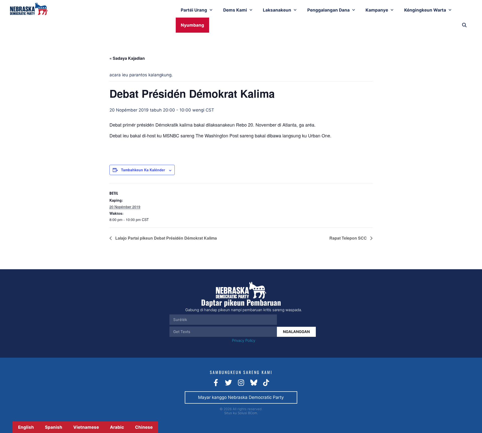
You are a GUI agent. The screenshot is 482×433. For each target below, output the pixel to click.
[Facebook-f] (215, 382)
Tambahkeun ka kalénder (143, 169)
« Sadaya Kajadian (127, 58)
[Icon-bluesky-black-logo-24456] (253, 382)
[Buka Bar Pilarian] (464, 25)
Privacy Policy (243, 340)
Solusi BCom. (248, 413)
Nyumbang (192, 25)
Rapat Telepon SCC (348, 238)
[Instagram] (241, 382)
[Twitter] (228, 382)
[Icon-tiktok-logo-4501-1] (266, 382)
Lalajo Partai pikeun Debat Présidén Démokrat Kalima (165, 238)
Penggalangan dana (328, 10)
